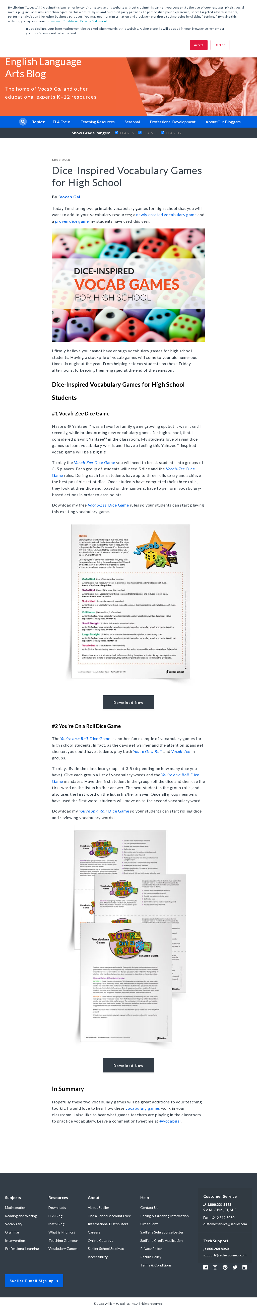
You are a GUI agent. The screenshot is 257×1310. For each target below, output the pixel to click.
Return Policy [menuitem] (150, 1257)
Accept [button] (198, 45)
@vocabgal (170, 1121)
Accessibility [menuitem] (98, 1257)
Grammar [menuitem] (12, 1232)
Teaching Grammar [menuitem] (63, 1240)
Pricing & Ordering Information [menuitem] (164, 1216)
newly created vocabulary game (166, 214)
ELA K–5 (127, 133)
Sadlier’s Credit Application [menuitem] (161, 1240)
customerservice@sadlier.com (225, 1224)
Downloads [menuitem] (57, 1207)
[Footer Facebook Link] (205, 1267)
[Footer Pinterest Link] (225, 1267)
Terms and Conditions (62, 21)
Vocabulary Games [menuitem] (63, 1248)
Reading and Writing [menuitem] (21, 1216)
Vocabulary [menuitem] (13, 1224)
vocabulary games (142, 1108)
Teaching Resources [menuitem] (98, 121)
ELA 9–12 (173, 133)
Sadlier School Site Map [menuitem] (106, 1248)
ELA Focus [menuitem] (62, 121)
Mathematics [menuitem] (15, 1207)
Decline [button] (220, 45)
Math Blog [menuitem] (56, 1224)
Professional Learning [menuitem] (22, 1248)
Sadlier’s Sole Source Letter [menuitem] (161, 1232)
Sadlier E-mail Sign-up (32, 1281)
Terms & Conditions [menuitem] (156, 1265)
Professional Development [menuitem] (173, 121)
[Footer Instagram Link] (215, 1267)
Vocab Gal (69, 196)
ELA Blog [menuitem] (55, 1216)
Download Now (128, 702)
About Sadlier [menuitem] (98, 1207)
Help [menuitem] (144, 1197)
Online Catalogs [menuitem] (100, 1240)
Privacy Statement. (94, 21)
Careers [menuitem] (94, 1232)
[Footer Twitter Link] (234, 1267)
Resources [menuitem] (58, 1197)
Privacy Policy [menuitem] (151, 1248)
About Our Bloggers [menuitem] (223, 121)
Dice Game (94, 462)
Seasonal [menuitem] (132, 121)
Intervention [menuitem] (15, 1240)
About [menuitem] (94, 1197)
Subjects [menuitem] (13, 1197)
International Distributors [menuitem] (108, 1224)
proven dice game (72, 221)
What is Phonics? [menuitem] (61, 1232)
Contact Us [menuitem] (149, 1207)
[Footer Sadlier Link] (244, 1267)
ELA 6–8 (150, 133)
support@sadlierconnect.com (224, 1255)
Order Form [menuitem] (149, 1224)
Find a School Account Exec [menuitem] (109, 1216)
